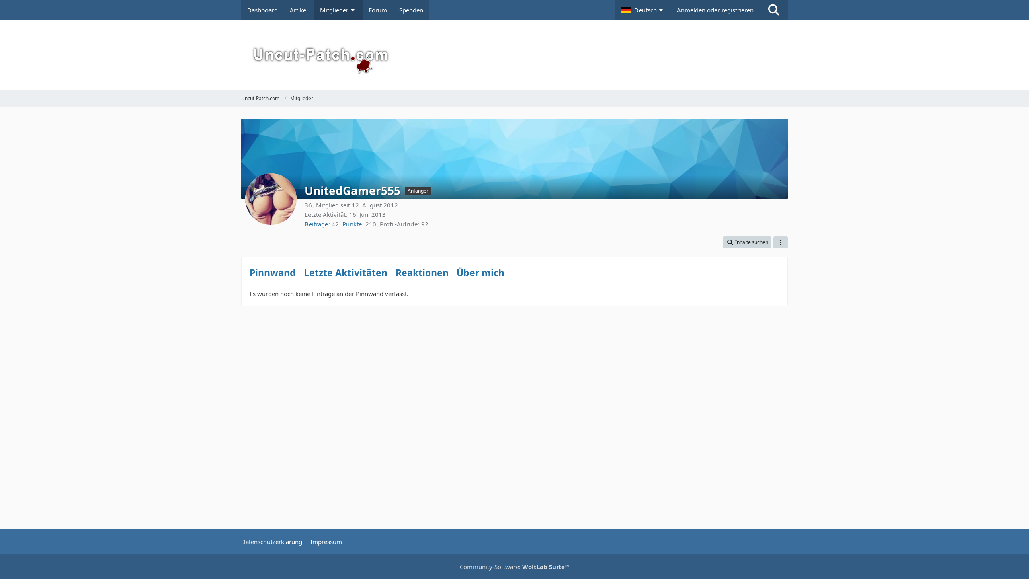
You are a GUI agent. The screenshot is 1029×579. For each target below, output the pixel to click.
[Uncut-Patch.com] (514, 55)
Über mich (480, 272)
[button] (643, 10)
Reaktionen (422, 272)
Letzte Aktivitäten (345, 272)
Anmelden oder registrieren (715, 10)
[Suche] (774, 10)
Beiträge (316, 224)
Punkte (352, 224)
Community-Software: (515, 567)
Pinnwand (273, 272)
